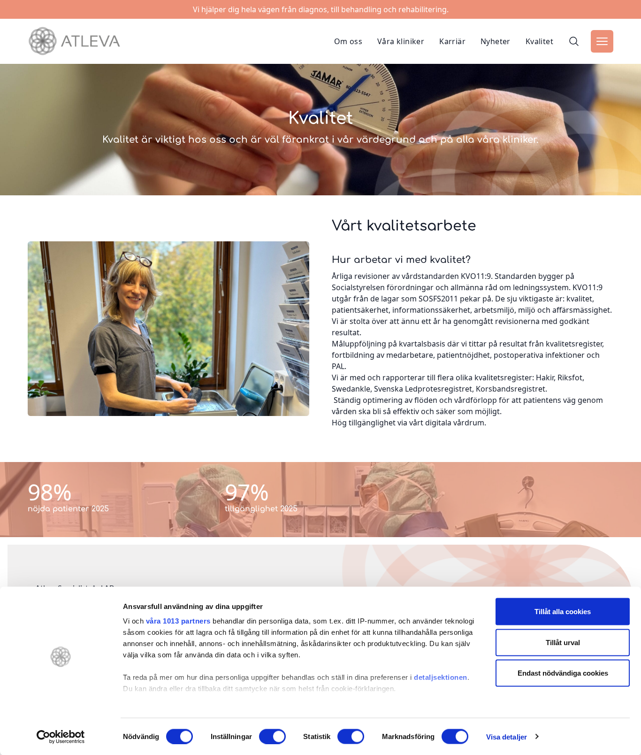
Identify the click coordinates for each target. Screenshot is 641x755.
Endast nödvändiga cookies (563, 673)
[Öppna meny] (602, 41)
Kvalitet (539, 41)
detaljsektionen (440, 677)
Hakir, (546, 377)
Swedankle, (352, 389)
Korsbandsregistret (510, 389)
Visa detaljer (506, 736)
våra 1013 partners (178, 621)
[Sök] (574, 41)
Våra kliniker (400, 41)
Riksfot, (570, 377)
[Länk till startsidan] (74, 41)
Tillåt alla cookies (562, 612)
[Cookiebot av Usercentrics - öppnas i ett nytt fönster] (61, 737)
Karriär (452, 41)
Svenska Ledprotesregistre (421, 389)
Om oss (348, 41)
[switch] (272, 736)
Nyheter (496, 41)
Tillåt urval (563, 642)
